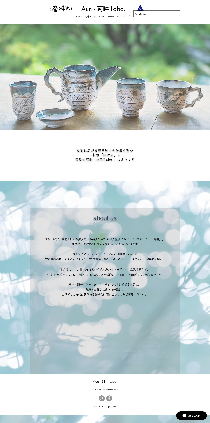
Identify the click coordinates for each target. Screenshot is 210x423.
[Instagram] (102, 398)
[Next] (193, 77)
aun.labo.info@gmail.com (105, 389)
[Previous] (16, 77)
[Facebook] (109, 398)
